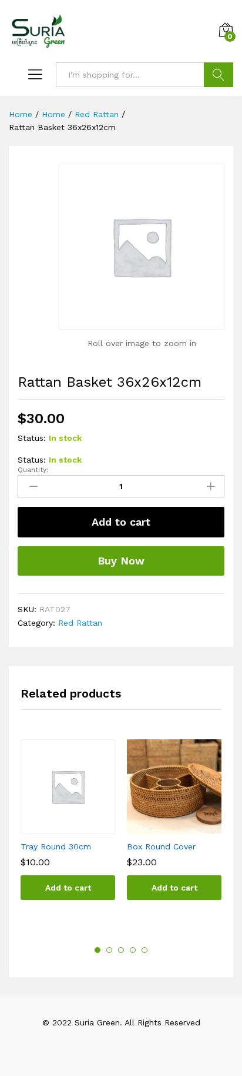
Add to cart (121, 522)
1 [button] (97, 950)
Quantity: (33, 469)
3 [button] (121, 950)
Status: (32, 438)
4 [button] (133, 950)
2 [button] (109, 950)
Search (218, 74)
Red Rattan (80, 622)
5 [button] (144, 950)
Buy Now (121, 560)
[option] (68, 828)
